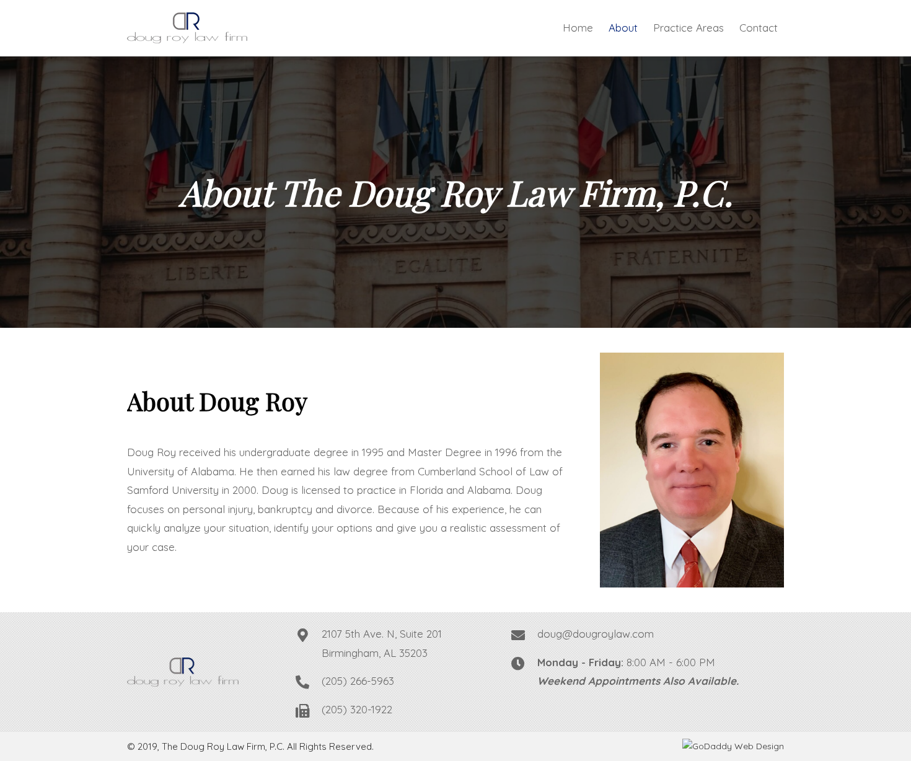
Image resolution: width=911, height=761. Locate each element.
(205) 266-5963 (358, 680)
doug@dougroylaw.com (595, 633)
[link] (578, 28)
